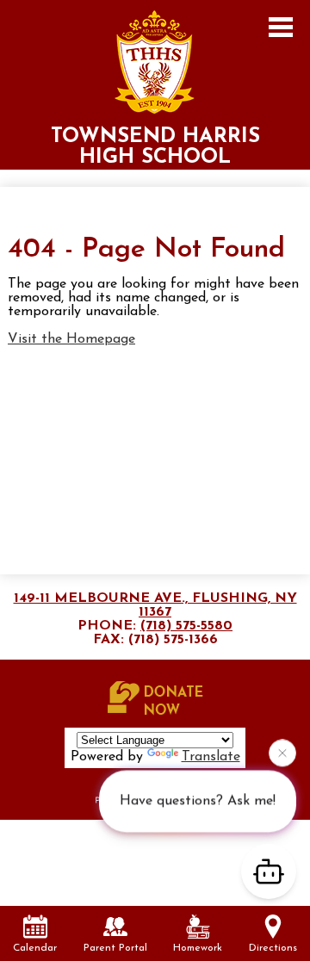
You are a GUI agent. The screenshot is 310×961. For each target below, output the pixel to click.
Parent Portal (115, 948)
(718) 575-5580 (186, 626)
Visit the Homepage (71, 339)
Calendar (35, 948)
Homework (197, 948)
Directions (273, 948)
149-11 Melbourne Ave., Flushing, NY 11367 (155, 605)
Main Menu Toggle (281, 27)
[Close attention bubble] (282, 752)
